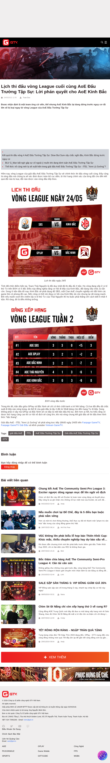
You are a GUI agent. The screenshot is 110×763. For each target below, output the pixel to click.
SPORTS (6, 756)
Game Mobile (44, 751)
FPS (76, 751)
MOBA (76, 756)
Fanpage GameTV (91, 422)
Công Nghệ (79, 746)
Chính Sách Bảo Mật (11, 734)
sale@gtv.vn (11, 741)
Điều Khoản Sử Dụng (11, 729)
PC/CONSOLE (8, 751)
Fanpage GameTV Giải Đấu (14, 425)
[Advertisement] (55, 19)
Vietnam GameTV (54, 425)
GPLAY (41, 746)
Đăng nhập (9, 467)
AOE (4, 746)
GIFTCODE (43, 756)
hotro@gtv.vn (28, 720)
